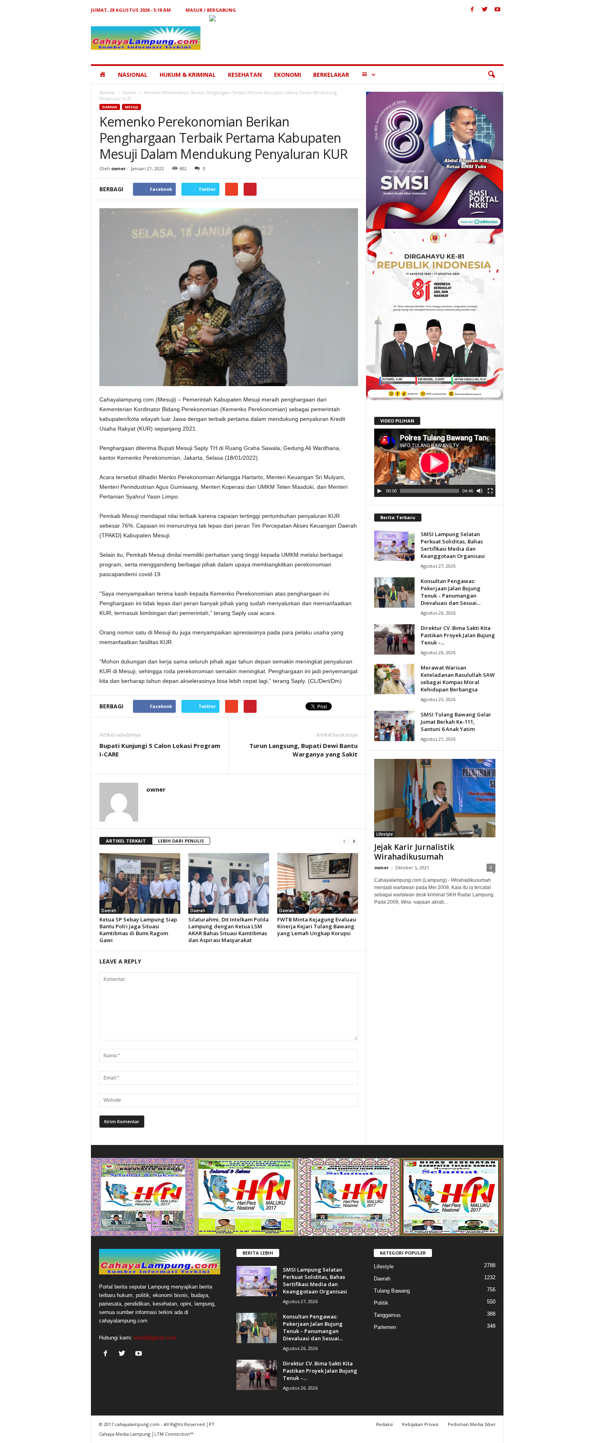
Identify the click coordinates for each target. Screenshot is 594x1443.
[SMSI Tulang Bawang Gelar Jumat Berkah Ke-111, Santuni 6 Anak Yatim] (394, 726)
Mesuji (131, 107)
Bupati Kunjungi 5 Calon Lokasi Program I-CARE (159, 750)
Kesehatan (245, 74)
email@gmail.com (155, 1338)
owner (118, 168)
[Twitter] (485, 10)
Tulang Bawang (392, 1291)
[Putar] (379, 491)
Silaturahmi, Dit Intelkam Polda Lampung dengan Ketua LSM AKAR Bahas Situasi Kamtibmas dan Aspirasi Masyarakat (228, 930)
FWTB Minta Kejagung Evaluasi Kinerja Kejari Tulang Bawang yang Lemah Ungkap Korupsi (316, 926)
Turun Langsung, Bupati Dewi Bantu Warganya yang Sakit (303, 750)
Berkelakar (331, 74)
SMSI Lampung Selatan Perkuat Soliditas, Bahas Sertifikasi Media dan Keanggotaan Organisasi (453, 545)
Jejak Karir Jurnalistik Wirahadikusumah (414, 852)
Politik (381, 1303)
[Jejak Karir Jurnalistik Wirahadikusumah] (434, 798)
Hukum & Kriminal (188, 74)
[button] (491, 75)
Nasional (132, 74)
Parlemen (385, 1327)
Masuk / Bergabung (210, 10)
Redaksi (384, 1424)
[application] (434, 463)
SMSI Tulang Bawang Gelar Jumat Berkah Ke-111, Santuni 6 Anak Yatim (456, 722)
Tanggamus (387, 1315)
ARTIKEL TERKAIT (126, 841)
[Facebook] (472, 10)
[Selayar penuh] (490, 491)
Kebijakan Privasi (420, 1424)
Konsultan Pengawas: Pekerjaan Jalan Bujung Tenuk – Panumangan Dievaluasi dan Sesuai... (450, 591)
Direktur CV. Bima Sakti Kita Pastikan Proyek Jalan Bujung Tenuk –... (458, 635)
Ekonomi (287, 74)
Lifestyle (384, 834)
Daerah (129, 92)
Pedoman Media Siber (472, 1424)
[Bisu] (479, 491)
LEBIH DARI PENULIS (181, 841)
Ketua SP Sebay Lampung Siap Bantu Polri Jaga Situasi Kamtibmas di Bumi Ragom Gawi (138, 930)
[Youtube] (497, 10)
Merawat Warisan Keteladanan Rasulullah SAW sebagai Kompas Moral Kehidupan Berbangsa (458, 678)
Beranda (107, 92)
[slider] (429, 491)
